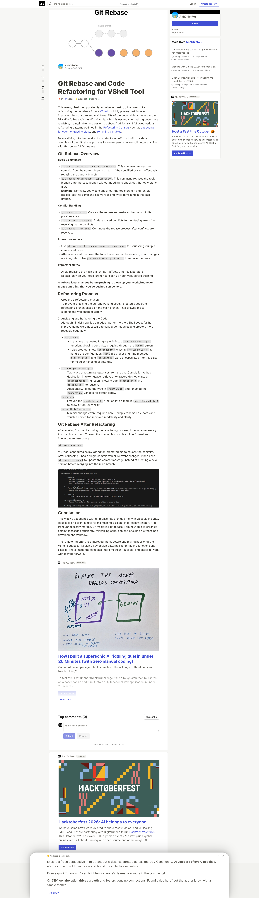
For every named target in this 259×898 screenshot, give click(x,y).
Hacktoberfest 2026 (142, 832)
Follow (195, 23)
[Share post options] (43, 108)
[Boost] (43, 98)
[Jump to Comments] (43, 78)
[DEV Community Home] (42, 3)
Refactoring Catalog (116, 127)
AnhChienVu (71, 65)
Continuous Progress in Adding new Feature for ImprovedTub (194, 54)
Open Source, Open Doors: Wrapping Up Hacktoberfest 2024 (192, 82)
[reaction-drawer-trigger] (42, 68)
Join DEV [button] (54, 892)
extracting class (80, 131)
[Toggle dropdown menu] (157, 563)
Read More (65, 699)
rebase (69, 98)
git (61, 98)
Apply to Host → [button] (182, 153)
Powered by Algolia (128, 4)
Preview (83, 736)
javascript (81, 98)
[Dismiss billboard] (223, 856)
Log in (193, 3)
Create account (209, 3)
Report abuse (118, 744)
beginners (94, 98)
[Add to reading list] (43, 89)
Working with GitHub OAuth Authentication (193, 68)
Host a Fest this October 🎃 (193, 131)
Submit (69, 736)
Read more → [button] (67, 847)
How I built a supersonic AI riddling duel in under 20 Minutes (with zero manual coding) (105, 659)
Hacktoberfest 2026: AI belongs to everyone (102, 821)
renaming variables (109, 131)
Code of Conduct (100, 744)
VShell (104, 111)
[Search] (50, 3)
